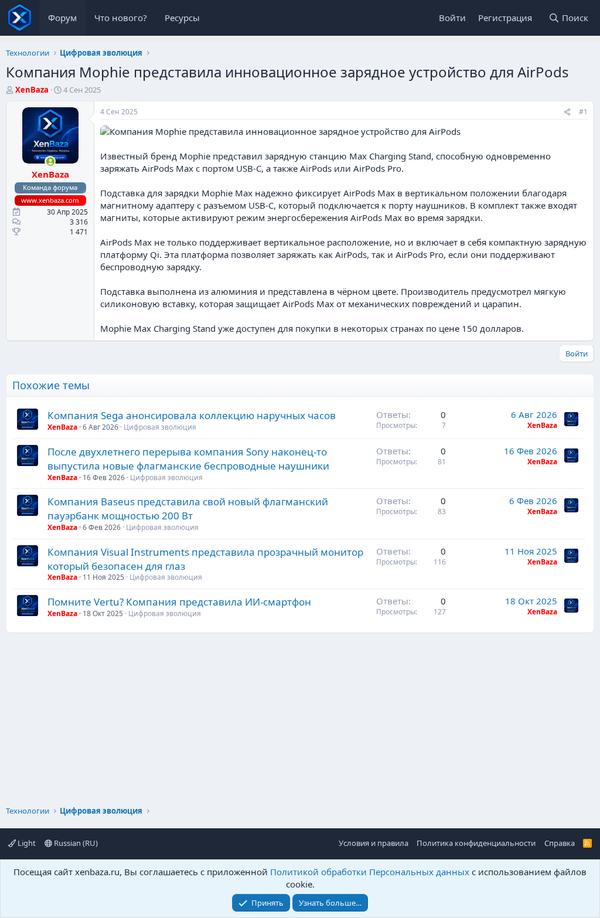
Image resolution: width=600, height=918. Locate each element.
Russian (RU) (75, 843)
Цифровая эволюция (160, 427)
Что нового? (120, 17)
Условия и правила (373, 843)
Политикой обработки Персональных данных (369, 872)
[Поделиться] (567, 112)
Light (26, 843)
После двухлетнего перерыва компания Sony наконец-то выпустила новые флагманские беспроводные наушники (188, 458)
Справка (559, 843)
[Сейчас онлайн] (50, 161)
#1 (583, 112)
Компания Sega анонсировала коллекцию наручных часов (191, 415)
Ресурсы (182, 17)
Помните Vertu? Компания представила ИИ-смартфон (179, 601)
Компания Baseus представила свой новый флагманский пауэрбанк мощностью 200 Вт (187, 508)
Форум (62, 17)
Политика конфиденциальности (476, 843)
